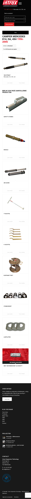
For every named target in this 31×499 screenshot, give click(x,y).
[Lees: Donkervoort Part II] (3, 441)
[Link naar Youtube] (25, 495)
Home (5, 9)
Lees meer (7, 399)
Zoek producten (9, 24)
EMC (3, 417)
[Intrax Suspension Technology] (12, 3)
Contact (4, 423)
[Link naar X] (22, 495)
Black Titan (5, 416)
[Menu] (19, 3)
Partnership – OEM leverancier (13, 436)
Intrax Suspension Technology (14, 491)
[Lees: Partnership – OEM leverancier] (3, 437)
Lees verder (9, 83)
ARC (3, 419)
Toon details (22, 83)
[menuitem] (15, 3)
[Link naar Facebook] (19, 495)
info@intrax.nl (6, 469)
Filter (15, 32)
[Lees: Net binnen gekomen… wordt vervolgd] (3, 446)
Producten (4, 414)
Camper (10, 9)
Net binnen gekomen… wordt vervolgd (15, 445)
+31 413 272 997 (7, 467)
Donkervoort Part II (10, 440)
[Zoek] (15, 3)
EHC (3, 421)
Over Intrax (5, 412)
